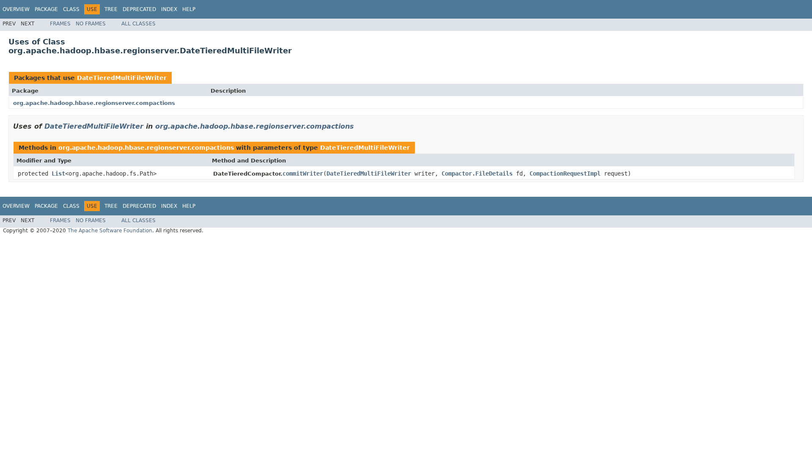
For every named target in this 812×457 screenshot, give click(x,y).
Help (188, 9)
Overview (16, 9)
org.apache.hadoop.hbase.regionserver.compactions (94, 103)
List (58, 173)
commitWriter (303, 173)
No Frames (91, 24)
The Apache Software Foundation (110, 231)
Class (71, 9)
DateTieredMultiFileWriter (122, 77)
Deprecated (139, 9)
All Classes (138, 24)
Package (46, 9)
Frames (60, 24)
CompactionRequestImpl (565, 173)
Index (169, 9)
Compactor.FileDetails (477, 173)
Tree (111, 9)
